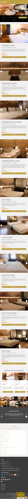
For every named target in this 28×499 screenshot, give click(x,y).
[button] (1, 33)
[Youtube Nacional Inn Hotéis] (7, 479)
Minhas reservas (23, 19)
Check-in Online (3, 489)
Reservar (22, 17)
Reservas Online (3, 488)
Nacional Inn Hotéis (3, 486)
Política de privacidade (14, 495)
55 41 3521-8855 (5, 461)
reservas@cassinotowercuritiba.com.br (7, 466)
